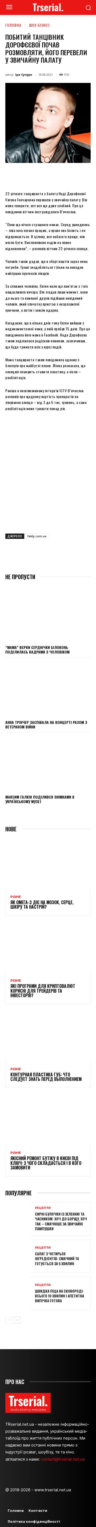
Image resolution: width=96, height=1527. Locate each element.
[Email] (76, 175)
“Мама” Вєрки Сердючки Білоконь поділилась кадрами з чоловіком (37, 649)
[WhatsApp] (64, 175)
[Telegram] (88, 175)
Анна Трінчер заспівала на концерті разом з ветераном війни (46, 724)
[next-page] (17, 1320)
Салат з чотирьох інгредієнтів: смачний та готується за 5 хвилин (57, 1258)
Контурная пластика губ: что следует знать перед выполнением (46, 1077)
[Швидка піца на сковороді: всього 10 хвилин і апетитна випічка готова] (18, 1293)
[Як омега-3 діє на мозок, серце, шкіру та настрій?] (48, 863)
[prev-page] (8, 1320)
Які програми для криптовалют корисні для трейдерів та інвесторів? (42, 991)
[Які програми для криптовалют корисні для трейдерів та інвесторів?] (48, 947)
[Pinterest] (52, 175)
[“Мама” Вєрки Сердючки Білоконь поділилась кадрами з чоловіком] (48, 614)
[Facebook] (27, 175)
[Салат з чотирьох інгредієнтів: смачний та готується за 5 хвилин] (18, 1256)
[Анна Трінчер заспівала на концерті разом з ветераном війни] (48, 688)
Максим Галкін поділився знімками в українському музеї (39, 799)
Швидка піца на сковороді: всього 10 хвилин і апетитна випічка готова (59, 1295)
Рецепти (43, 1208)
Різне (15, 897)
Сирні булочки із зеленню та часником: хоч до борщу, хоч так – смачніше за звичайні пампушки (61, 1221)
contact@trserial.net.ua (63, 1459)
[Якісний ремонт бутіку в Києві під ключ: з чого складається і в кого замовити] (48, 1119)
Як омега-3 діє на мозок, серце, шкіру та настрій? (42, 904)
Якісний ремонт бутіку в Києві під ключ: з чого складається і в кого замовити (45, 1163)
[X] (39, 175)
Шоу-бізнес (39, 25)
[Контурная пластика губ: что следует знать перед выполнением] (48, 1036)
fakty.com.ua (36, 536)
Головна (13, 25)
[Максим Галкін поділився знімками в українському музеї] (48, 763)
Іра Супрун (23, 75)
